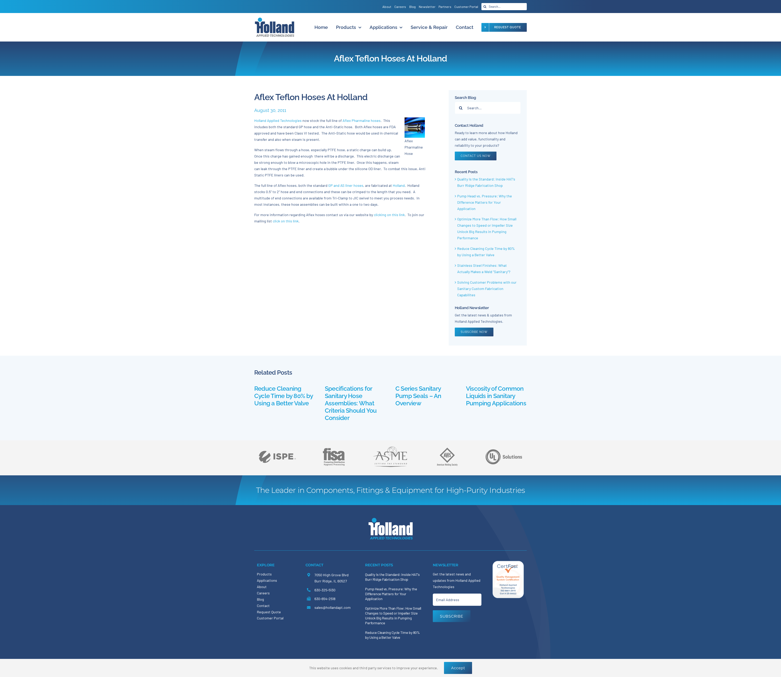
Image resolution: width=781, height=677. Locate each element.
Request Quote (269, 612)
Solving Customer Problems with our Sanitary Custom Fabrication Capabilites (487, 288)
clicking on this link (389, 214)
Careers (263, 593)
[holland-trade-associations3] (447, 449)
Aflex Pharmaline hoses (362, 120)
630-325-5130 (324, 590)
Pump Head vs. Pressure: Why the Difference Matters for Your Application (484, 202)
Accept (458, 668)
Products (264, 574)
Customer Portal (270, 618)
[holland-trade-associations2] (390, 447)
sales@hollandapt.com (332, 607)
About (262, 586)
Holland (399, 185)
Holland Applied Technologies (278, 120)
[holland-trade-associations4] (334, 449)
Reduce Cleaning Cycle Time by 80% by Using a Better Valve (283, 396)
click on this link (286, 221)
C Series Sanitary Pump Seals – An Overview (418, 396)
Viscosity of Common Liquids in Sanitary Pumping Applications (496, 396)
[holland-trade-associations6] (277, 446)
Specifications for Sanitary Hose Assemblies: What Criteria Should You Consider (351, 403)
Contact (263, 605)
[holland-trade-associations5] (503, 446)
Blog (260, 599)
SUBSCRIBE (451, 616)
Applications (267, 580)
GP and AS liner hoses (345, 185)
